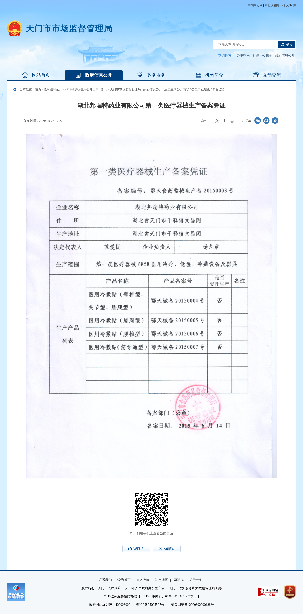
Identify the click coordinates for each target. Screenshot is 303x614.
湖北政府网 (272, 5)
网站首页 (41, 75)
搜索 (288, 45)
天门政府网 (288, 5)
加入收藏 (142, 580)
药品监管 (219, 89)
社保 (256, 55)
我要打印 (138, 548)
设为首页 (124, 580)
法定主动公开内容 (176, 89)
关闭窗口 (169, 548)
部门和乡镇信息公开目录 (82, 89)
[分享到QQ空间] (275, 120)
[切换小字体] (217, 121)
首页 (38, 89)
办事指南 (243, 55)
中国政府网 (255, 5)
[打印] (232, 121)
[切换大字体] (203, 121)
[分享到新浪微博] (266, 120)
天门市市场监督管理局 (125, 89)
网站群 (179, 580)
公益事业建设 (200, 89)
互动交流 (272, 75)
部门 (104, 89)
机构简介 (214, 75)
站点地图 (161, 580)
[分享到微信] (257, 120)
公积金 (267, 55)
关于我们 (195, 580)
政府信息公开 (285, 55)
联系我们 (105, 580)
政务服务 (156, 75)
